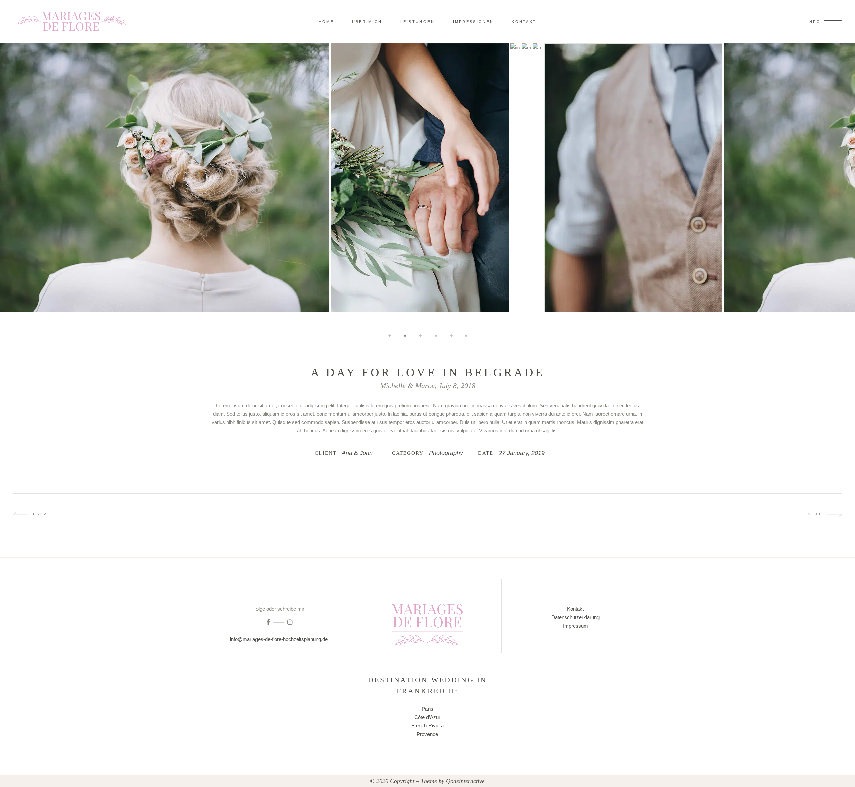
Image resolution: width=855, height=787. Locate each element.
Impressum (575, 626)
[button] (390, 335)
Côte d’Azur (427, 717)
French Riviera (427, 725)
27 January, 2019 (522, 453)
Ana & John (357, 453)
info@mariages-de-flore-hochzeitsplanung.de (279, 639)
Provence (427, 734)
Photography (446, 453)
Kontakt (575, 609)
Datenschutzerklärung (575, 617)
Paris (427, 709)
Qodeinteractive (465, 781)
